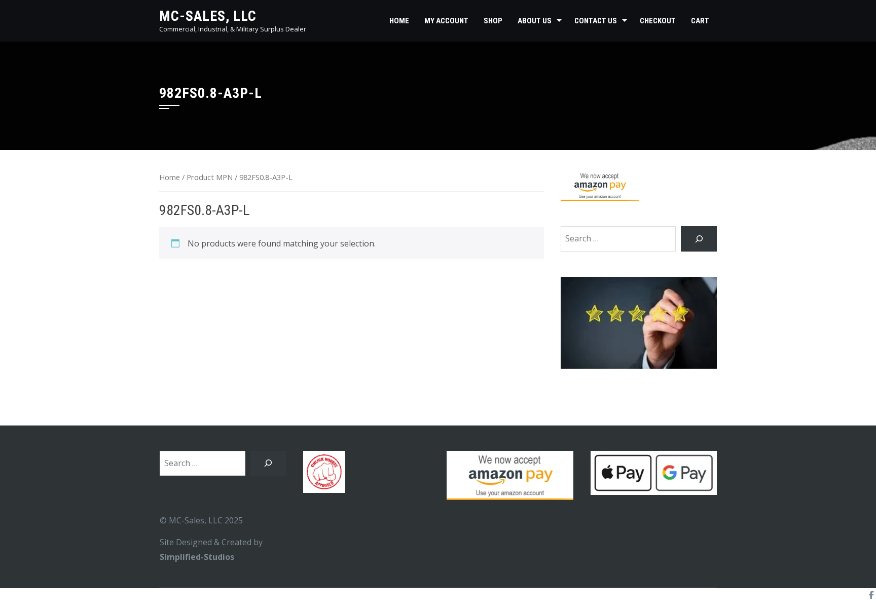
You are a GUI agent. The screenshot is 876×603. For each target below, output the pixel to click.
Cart (700, 20)
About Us (535, 20)
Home (399, 20)
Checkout (658, 20)
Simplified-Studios (197, 556)
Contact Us (595, 20)
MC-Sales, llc (208, 16)
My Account (446, 20)
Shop (493, 20)
